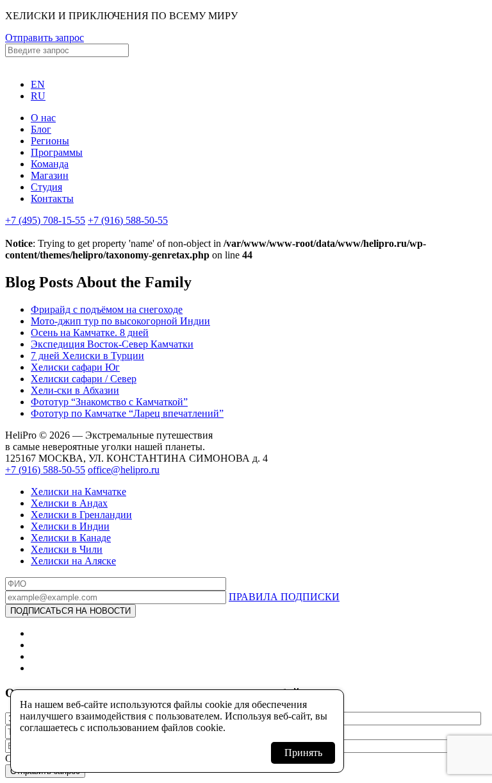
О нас (43, 117)
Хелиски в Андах (69, 503)
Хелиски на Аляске (73, 560)
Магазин (50, 175)
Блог (41, 129)
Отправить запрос (44, 37)
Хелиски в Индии (70, 526)
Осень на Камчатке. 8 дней (90, 332)
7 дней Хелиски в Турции (87, 355)
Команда (50, 163)
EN (38, 84)
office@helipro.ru (124, 469)
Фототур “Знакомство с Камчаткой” (109, 401)
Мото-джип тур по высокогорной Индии (120, 321)
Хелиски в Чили (66, 549)
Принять (303, 752)
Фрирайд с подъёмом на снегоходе (107, 309)
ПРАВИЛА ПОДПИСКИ (284, 596)
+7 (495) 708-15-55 (45, 220)
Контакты (52, 198)
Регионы (50, 140)
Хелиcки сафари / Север (83, 378)
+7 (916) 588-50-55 (128, 220)
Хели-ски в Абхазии (75, 390)
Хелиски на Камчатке (78, 491)
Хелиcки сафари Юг (75, 367)
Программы (57, 152)
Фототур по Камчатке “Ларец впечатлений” (127, 413)
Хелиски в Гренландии (81, 514)
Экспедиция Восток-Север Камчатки (112, 344)
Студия (46, 186)
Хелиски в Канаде (71, 537)
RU (38, 95)
